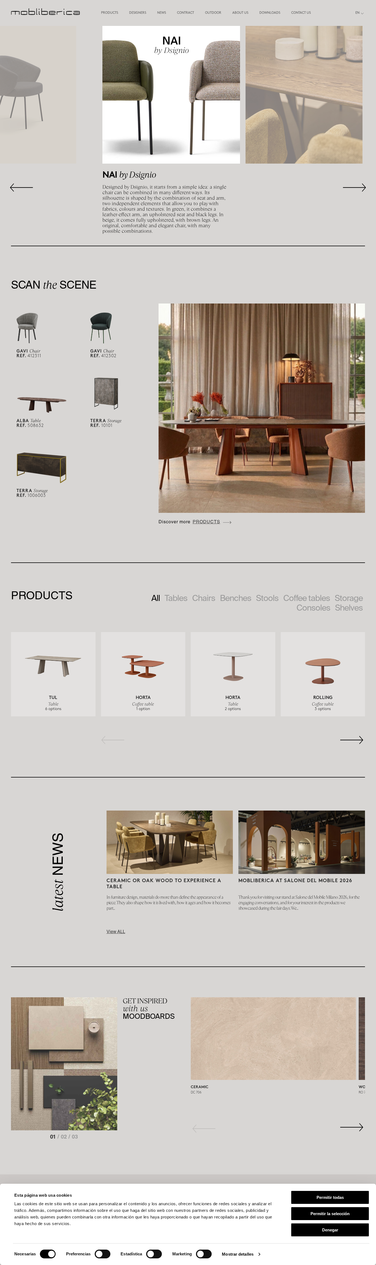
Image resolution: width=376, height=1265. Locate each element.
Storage (349, 598)
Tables (176, 598)
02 (65, 1137)
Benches (235, 598)
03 (75, 1137)
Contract (185, 13)
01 (54, 1137)
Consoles (313, 607)
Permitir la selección (330, 1213)
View (116, 932)
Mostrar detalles (238, 1254)
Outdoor (213, 13)
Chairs (203, 598)
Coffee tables (306, 598)
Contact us (301, 13)
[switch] (102, 1254)
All (155, 598)
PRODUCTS (206, 522)
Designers (137, 13)
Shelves (349, 607)
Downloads (269, 13)
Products (109, 13)
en (357, 13)
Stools (267, 598)
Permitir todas (330, 1197)
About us (240, 13)
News (161, 13)
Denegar (330, 1230)
